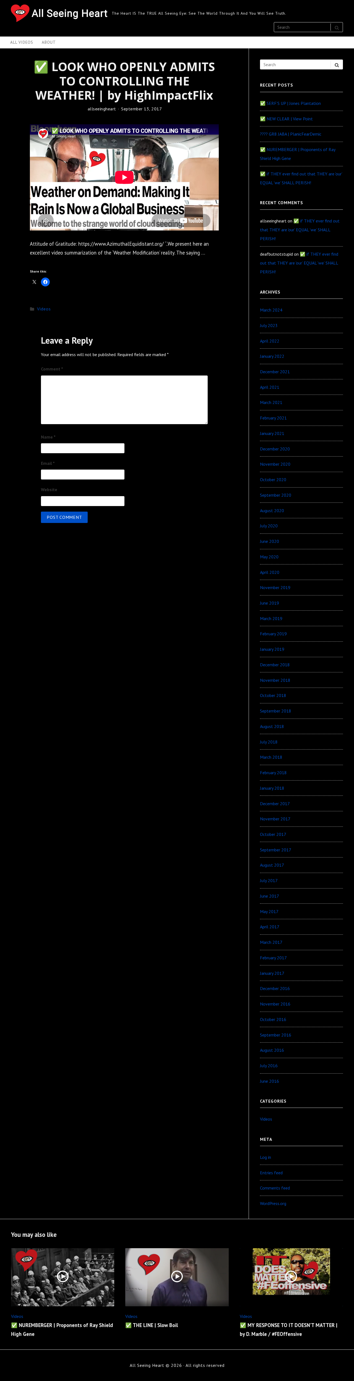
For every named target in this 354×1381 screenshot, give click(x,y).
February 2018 (273, 772)
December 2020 (275, 449)
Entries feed (271, 1172)
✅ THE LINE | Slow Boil (151, 1325)
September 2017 (275, 850)
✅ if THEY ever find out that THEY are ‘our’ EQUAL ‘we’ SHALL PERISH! (300, 229)
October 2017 (273, 834)
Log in (265, 1157)
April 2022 (269, 341)
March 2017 (271, 942)
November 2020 (275, 464)
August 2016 (272, 1050)
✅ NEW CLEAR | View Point (286, 118)
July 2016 (269, 1065)
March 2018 (271, 757)
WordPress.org (273, 1203)
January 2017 (272, 973)
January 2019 (272, 649)
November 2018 (275, 680)
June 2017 (269, 896)
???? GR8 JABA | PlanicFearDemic (290, 134)
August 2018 (272, 726)
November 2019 (275, 587)
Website (49, 489)
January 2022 (272, 356)
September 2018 (275, 711)
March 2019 (271, 618)
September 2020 (275, 495)
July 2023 (269, 325)
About (49, 42)
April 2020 (269, 572)
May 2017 (269, 911)
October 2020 (273, 479)
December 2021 (275, 371)
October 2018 (273, 695)
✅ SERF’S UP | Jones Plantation (290, 103)
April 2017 (269, 926)
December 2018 (275, 664)
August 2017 (272, 865)
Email (48, 463)
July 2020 (269, 525)
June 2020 (269, 541)
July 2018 (269, 742)
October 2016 (273, 1019)
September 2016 (275, 1035)
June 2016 (269, 1081)
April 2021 (269, 387)
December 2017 (275, 803)
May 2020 (269, 556)
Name (48, 437)
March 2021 (271, 402)
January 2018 (272, 788)
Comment (52, 369)
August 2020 (272, 510)
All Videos (21, 42)
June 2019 (269, 603)
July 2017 (269, 880)
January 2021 (272, 433)
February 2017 (273, 957)
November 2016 (275, 1004)
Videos (44, 309)
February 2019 (273, 633)
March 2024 (271, 310)
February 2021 (273, 418)
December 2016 (275, 988)
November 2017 (275, 819)
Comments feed (275, 1188)
